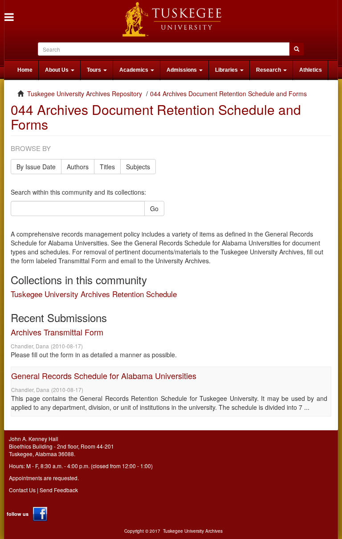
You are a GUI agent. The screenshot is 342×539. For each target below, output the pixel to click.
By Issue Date (36, 166)
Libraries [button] (227, 70)
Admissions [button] (182, 70)
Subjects (138, 166)
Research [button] (269, 70)
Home (25, 70)
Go (154, 208)
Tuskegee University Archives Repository (84, 93)
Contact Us (22, 490)
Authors (78, 166)
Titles (107, 166)
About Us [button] (57, 70)
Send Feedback (59, 490)
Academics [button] (134, 70)
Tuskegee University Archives (193, 531)
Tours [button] (94, 70)
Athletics (310, 70)
